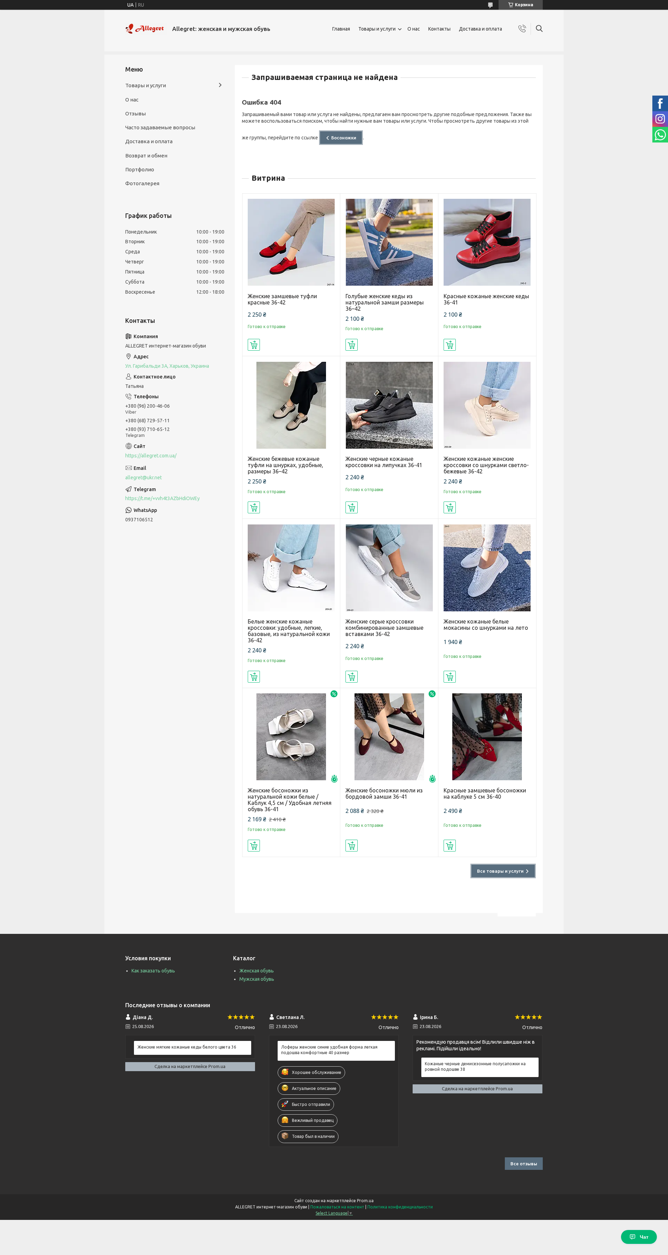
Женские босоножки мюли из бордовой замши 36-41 (384, 793)
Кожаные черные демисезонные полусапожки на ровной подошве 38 (475, 1066)
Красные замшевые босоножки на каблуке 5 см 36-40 (485, 793)
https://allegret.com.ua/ (150, 455)
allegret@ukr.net (143, 477)
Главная (341, 29)
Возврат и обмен (146, 155)
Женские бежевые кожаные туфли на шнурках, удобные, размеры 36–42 (285, 465)
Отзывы (135, 113)
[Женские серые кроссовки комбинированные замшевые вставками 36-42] (389, 568)
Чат (644, 1237)
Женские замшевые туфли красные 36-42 (282, 299)
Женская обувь (256, 970)
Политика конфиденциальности (400, 1207)
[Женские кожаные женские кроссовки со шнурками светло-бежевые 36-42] (487, 405)
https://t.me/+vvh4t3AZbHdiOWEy (162, 498)
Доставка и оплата (480, 29)
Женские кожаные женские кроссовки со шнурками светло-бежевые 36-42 (486, 465)
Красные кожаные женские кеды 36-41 (486, 299)
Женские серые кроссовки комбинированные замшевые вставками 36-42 (384, 627)
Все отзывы (523, 1163)
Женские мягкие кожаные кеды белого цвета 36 (186, 1047)
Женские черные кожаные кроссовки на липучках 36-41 (383, 462)
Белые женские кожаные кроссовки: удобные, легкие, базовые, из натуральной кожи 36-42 (289, 630)
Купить (254, 345)
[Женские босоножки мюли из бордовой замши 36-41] (389, 737)
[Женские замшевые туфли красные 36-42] (291, 242)
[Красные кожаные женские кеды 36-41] (487, 242)
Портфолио (139, 169)
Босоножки (343, 137)
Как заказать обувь (153, 970)
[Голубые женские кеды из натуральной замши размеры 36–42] (389, 242)
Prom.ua (365, 1200)
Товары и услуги (377, 29)
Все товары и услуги (500, 871)
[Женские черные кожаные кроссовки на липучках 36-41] (389, 405)
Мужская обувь (256, 979)
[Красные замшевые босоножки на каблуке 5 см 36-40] (487, 737)
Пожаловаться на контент (337, 1207)
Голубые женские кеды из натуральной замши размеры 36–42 (384, 302)
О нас (413, 29)
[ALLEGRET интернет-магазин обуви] (146, 29)
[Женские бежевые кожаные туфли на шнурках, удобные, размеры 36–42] (291, 405)
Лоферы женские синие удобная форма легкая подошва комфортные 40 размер (329, 1050)
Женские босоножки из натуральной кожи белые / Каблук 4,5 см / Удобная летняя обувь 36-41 (290, 799)
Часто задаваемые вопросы (160, 127)
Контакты (439, 29)
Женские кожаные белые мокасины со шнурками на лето (486, 624)
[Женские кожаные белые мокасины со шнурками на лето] (487, 568)
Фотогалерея (142, 183)
